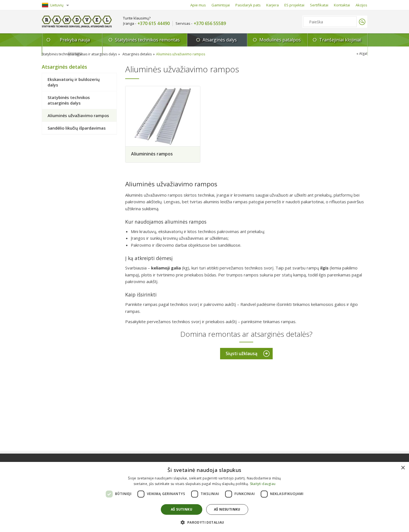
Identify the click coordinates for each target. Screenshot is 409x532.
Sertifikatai (319, 5)
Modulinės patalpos (280, 40)
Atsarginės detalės (137, 54)
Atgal (363, 53)
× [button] (403, 468)
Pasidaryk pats (248, 5)
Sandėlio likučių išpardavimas (77, 128)
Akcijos (361, 5)
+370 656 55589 (210, 23)
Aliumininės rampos (152, 154)
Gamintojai (220, 5)
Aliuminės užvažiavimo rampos (180, 54)
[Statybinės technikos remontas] (77, 22)
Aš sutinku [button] (181, 509)
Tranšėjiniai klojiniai (340, 40)
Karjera (272, 5)
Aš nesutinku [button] (227, 509)
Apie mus (198, 5)
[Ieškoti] (362, 21)
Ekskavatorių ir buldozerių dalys (74, 82)
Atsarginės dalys (220, 40)
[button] (204, 522)
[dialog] (204, 497)
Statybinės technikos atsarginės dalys (69, 100)
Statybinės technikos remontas (147, 40)
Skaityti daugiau (263, 483)
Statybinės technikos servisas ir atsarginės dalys (79, 54)
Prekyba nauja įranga (75, 41)
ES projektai (294, 5)
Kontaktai (342, 5)
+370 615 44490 (153, 23)
